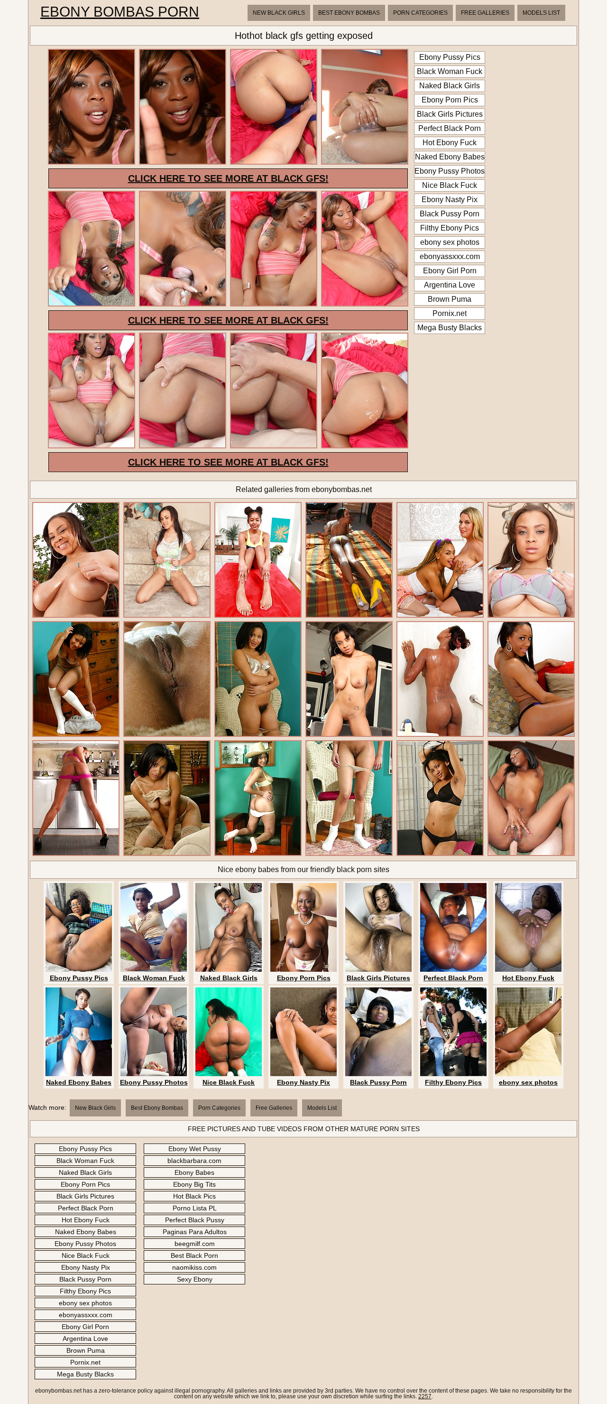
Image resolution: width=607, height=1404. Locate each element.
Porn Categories (420, 12)
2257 (425, 1396)
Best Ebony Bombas (349, 12)
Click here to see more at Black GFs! (228, 178)
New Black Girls (279, 12)
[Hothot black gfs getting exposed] (91, 163)
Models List (541, 12)
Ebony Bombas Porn (119, 12)
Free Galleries (485, 12)
